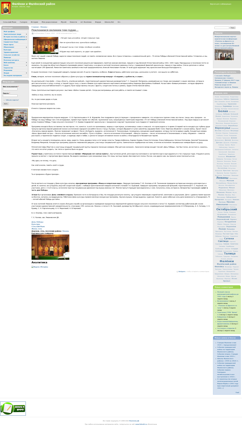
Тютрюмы (234, 256)
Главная (35, 27)
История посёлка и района (14, 37)
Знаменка (221, 156)
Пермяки (220, 222)
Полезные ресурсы (11, 60)
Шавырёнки (230, 271)
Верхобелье (233, 125)
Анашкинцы (224, 96)
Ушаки (229, 259)
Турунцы (226, 256)
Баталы (235, 106)
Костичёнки (222, 168)
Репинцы (218, 234)
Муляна (221, 195)
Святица (223, 241)
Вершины (234, 128)
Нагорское (219, 199)
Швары (227, 274)
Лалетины (226, 175)
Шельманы (234, 274)
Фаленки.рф (134, 421)
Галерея (23, 22)
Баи (216, 101)
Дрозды (219, 142)
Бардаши (218, 106)
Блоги (6, 65)
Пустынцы (227, 231)
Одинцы (233, 207)
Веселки (218, 131)
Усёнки (223, 259)
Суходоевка (227, 251)
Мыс (233, 195)
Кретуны (235, 170)
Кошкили (218, 170)
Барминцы (227, 106)
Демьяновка (219, 140)
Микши (232, 188)
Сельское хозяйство (12, 55)
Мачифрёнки (230, 185)
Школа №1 (109, 22)
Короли (226, 166)
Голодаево (233, 135)
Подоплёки (231, 226)
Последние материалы (13, 75)
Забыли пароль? (12, 100)
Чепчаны (218, 269)
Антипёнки (219, 99)
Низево (231, 202)
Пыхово (235, 231)
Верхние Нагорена (231, 123)
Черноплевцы (227, 269)
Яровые (226, 281)
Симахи (226, 244)
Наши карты (8, 44)
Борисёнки (226, 116)
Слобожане (219, 248)
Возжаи (218, 133)
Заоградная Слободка (223, 149)
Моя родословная (49, 22)
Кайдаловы (221, 317)
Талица (230, 253)
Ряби (236, 234)
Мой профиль (9, 31)
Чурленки (221, 271)
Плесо (219, 224)
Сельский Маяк (38, 226)
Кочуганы (232, 168)
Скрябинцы (230, 246)
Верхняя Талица (221, 125)
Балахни (222, 101)
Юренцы (227, 278)
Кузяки (226, 173)
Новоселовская (223, 207)
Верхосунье (222, 128)
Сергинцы (218, 244)
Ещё (237, 392)
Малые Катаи (232, 183)
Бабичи (227, 99)
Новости (73, 22)
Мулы (235, 192)
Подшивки (8, 70)
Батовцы (224, 108)
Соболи (227, 248)
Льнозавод (233, 178)
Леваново (234, 175)
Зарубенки (223, 154)
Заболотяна (223, 147)
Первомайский (223, 219)
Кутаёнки (218, 175)
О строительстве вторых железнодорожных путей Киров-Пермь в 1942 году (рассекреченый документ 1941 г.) (228, 383)
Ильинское (230, 156)
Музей (63, 22)
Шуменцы (219, 278)
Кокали (233, 163)
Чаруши (236, 266)
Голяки (218, 138)
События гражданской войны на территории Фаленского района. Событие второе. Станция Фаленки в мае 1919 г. (227, 351)
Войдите (182, 271)
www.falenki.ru (141, 424)
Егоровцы (233, 142)
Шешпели (221, 276)
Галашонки (233, 133)
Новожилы (233, 204)
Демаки (234, 138)
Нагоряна (228, 199)
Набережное (231, 197)
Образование (9, 47)
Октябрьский (226, 209)
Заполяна (231, 152)
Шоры (228, 276)
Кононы (219, 166)
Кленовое (227, 161)
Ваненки (226, 118)
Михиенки (221, 192)
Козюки (227, 163)
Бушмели (234, 116)
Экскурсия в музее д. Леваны (226, 87)
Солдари (234, 249)
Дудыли (226, 142)
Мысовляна (221, 197)
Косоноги (233, 166)
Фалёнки (227, 261)
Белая (223, 111)
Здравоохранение (11, 52)
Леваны (43, 27)
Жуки (233, 145)
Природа (7, 57)
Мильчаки (222, 190)
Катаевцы (227, 159)
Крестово (227, 170)
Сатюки (229, 238)
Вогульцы (234, 131)
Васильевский (223, 121)
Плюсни (233, 224)
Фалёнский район (226, 264)
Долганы (235, 140)
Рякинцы (226, 236)
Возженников (222, 301)
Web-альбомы (9, 62)
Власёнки (226, 130)
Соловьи (218, 251)
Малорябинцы (221, 183)
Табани (220, 254)
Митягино (230, 190)
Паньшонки (224, 217)
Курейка (233, 173)
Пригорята (219, 231)
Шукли (233, 276)
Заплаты (235, 149)
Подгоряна (221, 226)
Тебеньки (218, 256)
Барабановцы (222, 104)
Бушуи (219, 118)
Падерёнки (232, 214)
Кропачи (220, 173)
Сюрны (235, 251)
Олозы (220, 212)
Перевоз (233, 219)
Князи (234, 161)
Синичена (234, 244)
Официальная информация (15, 39)
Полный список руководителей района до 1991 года (228, 294)
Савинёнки (234, 236)
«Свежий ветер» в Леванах (225, 82)
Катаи (234, 159)
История (34, 22)
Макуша (222, 180)
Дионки (228, 140)
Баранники (232, 104)
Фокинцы (228, 266)
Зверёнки (231, 154)
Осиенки (232, 212)
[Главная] (6, 8)
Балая (228, 101)
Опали (226, 212)
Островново (222, 214)
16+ (119, 22)
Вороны (225, 133)
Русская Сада (228, 234)
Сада (221, 239)
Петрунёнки (230, 222)
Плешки (226, 224)
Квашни (220, 161)
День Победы (37, 222)
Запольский (222, 152)
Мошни (229, 192)
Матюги (221, 185)
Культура (36, 224)
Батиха (217, 108)
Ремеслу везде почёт (223, 85)
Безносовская (233, 108)
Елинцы (221, 145)
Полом (222, 229)
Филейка (219, 267)
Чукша (235, 269)
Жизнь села (37, 229)
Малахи (230, 180)
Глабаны (220, 135)
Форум (98, 22)
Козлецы (220, 163)
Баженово (235, 99)
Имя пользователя (11, 86)
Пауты (233, 217)
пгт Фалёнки (86, 22)
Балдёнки (234, 101)
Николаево (222, 204)
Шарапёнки (219, 274)
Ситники (222, 246)
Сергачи (232, 241)
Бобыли (226, 114)
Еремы (227, 145)
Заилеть (231, 147)
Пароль (6, 93)
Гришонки (226, 138)
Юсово (234, 278)
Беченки (232, 111)
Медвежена (223, 188)
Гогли (226, 135)
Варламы (233, 118)
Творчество (8, 68)
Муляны (228, 195)
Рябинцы (218, 236)
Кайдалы (220, 159)
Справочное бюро (11, 42)
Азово (217, 96)
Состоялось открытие (226, 328)
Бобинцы (219, 114)
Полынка (231, 229)
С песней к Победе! (222, 76)
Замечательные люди (12, 34)
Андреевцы (234, 96)
